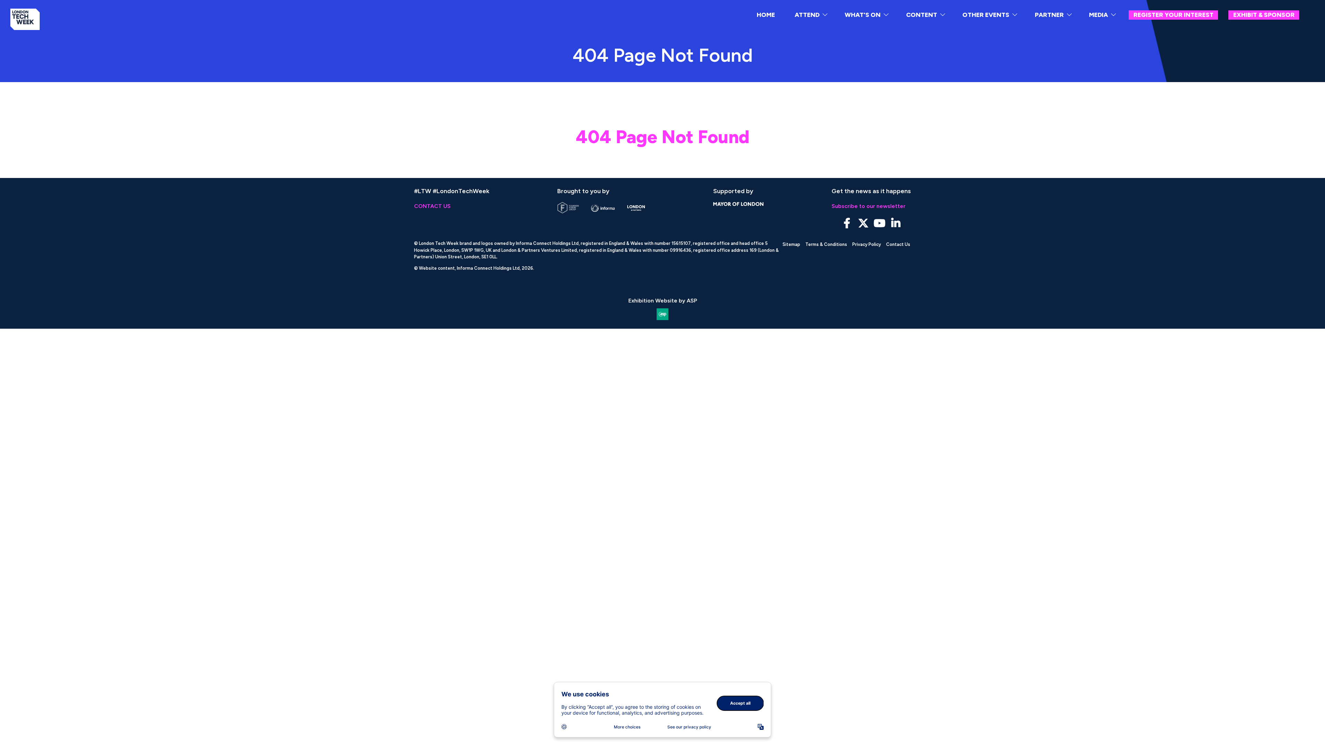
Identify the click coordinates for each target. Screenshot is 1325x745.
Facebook (847, 223)
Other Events (985, 15)
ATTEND (807, 15)
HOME (766, 15)
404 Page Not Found (662, 137)
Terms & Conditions (826, 244)
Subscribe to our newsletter (868, 206)
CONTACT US (432, 206)
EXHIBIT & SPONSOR (1264, 15)
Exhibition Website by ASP (662, 300)
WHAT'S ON (863, 15)
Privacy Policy (866, 244)
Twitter (863, 223)
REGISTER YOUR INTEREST (1173, 15)
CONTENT (921, 15)
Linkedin (895, 223)
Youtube (879, 223)
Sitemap (791, 244)
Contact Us (898, 244)
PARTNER (1049, 15)
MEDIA (1098, 15)
